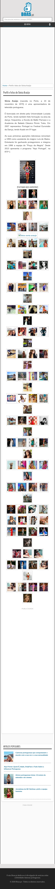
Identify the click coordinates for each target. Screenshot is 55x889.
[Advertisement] (27, 56)
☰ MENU (27, 24)
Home (5, 86)
